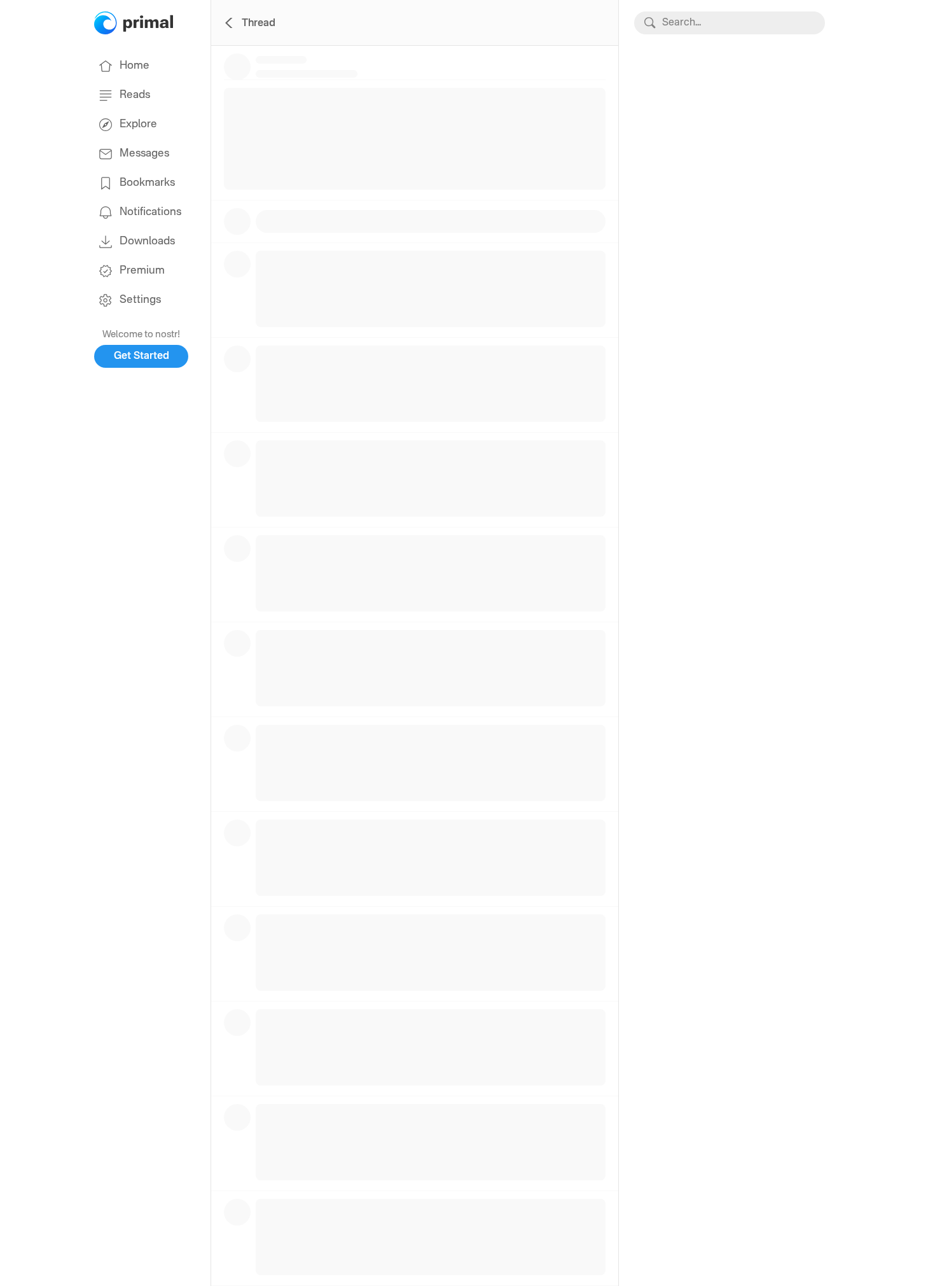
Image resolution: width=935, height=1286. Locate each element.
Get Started (141, 356)
